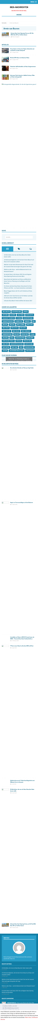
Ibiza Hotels (14, 327)
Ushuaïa (5, 350)
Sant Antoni (6, 347)
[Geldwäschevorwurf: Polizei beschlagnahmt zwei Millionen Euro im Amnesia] (5, 784)
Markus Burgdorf (15, 36)
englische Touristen (8, 318)
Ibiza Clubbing (21, 324)
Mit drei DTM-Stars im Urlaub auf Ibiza (19, 57)
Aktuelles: (5, 45)
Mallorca (5, 337)
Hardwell (27, 321)
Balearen (12, 314)
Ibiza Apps (12, 324)
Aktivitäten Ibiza (16, 311)
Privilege (18, 340)
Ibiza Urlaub (16, 331)
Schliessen (35, 1017)
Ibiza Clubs (30, 324)
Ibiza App (5, 324)
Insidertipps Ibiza (7, 334)
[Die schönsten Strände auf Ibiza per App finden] (5, 497)
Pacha (12, 337)
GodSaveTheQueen (8, 321)
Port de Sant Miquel (8, 340)
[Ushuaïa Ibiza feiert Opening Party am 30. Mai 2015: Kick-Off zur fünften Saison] (5, 925)
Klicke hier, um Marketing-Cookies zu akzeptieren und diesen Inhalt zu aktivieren (19, 360)
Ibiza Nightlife (6, 331)
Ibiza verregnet (26, 331)
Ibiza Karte (23, 327)
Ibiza (33, 321)
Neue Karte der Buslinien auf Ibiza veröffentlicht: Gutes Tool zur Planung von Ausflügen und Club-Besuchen (17, 281)
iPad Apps (16, 334)
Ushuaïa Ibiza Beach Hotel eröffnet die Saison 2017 (18, 300)
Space (21, 347)
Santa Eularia (29, 344)
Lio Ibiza (32, 334)
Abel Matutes (6, 311)
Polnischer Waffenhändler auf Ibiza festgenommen (23, 66)
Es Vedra (18, 318)
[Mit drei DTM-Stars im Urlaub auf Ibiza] (5, 61)
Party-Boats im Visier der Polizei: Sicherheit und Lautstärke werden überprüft (22, 49)
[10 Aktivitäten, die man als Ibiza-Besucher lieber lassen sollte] (5, 918)
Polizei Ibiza (30, 337)
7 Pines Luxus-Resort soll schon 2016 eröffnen (21, 646)
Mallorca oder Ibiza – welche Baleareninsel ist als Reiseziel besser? (18, 986)
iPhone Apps (24, 334)
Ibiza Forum (6, 327)
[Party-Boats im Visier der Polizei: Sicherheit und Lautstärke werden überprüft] (5, 52)
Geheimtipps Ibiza (28, 318)
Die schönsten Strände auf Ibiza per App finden (22, 368)
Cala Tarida (21, 314)
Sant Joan (14, 347)
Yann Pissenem (30, 350)
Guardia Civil (18, 321)
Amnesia (25, 311)
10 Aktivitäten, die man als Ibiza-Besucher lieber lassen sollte (17, 968)
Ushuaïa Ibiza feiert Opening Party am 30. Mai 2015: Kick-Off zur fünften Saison (22, 33)
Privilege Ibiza (27, 340)
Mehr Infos (28, 1017)
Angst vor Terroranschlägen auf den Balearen (21, 502)
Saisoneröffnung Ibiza (16, 344)
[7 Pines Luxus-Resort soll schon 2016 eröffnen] (5, 775)
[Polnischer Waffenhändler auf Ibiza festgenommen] (5, 70)
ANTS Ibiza (5, 314)
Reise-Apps (5, 344)
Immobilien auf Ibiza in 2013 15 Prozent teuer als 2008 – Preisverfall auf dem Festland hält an (22, 637)
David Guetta (29, 314)
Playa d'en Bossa (20, 337)
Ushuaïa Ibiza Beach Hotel (16, 350)
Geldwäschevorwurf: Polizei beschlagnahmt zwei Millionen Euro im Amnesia (22, 781)
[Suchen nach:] (19, 237)
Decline (3, 1019)
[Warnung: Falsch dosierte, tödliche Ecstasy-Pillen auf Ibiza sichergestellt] (5, 79)
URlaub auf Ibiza (29, 347)
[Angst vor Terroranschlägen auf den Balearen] (5, 631)
